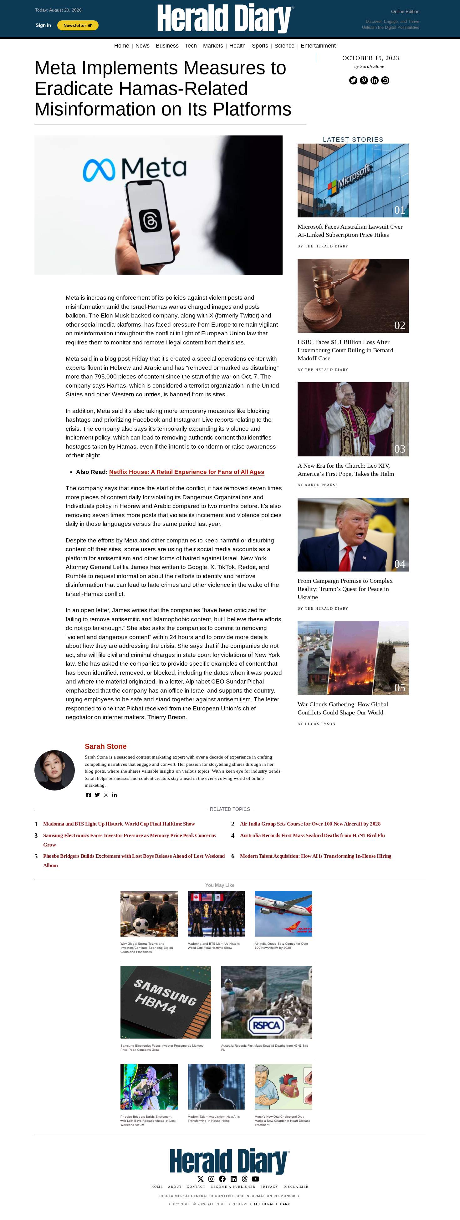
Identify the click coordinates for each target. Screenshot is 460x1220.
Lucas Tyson (320, 724)
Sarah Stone (372, 66)
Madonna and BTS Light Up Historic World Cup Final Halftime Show (119, 824)
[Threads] (244, 1179)
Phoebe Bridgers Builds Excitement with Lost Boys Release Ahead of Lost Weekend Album (148, 1120)
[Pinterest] (364, 80)
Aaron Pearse (321, 485)
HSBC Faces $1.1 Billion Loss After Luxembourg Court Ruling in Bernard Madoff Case (345, 350)
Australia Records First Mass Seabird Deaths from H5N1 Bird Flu (312, 835)
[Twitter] (353, 80)
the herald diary (271, 1204)
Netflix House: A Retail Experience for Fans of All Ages (186, 472)
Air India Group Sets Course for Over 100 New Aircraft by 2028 (310, 824)
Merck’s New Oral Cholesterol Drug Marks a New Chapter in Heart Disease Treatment (282, 1120)
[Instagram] (106, 795)
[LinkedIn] (114, 795)
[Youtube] (255, 1179)
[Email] (385, 80)
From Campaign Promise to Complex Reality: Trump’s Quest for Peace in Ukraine (345, 588)
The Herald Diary (327, 246)
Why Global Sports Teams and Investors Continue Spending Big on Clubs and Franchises (146, 947)
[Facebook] (88, 795)
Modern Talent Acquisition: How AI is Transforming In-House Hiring (315, 856)
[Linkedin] (375, 80)
